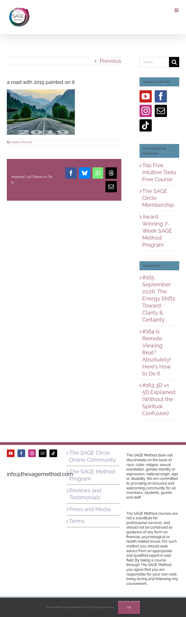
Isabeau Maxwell (21, 142)
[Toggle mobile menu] (176, 10)
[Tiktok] (146, 125)
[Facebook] (161, 96)
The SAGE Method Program (92, 475)
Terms (77, 521)
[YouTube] (146, 96)
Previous (110, 61)
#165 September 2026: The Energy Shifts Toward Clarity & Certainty (158, 298)
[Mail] (161, 111)
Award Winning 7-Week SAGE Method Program (157, 230)
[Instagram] (146, 111)
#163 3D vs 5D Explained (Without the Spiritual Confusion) (158, 399)
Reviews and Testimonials (85, 494)
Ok (129, 607)
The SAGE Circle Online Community (92, 456)
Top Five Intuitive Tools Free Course (159, 172)
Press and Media (90, 509)
